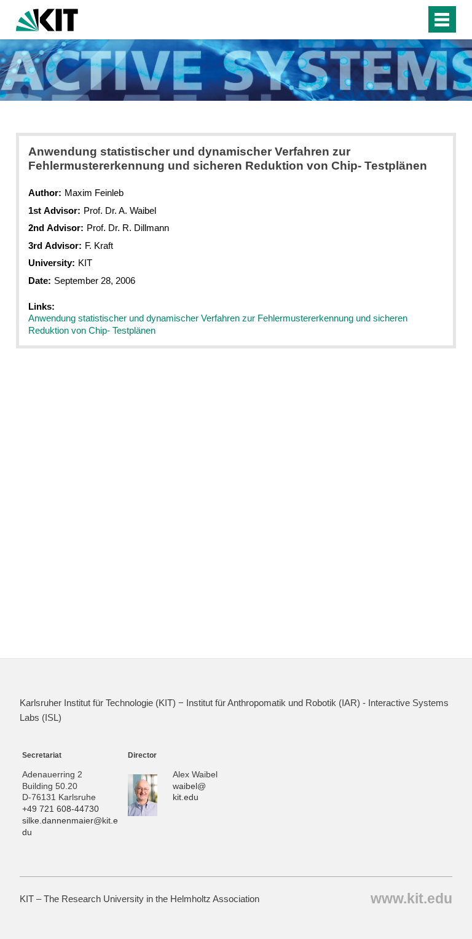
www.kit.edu (411, 898)
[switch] (413, 19)
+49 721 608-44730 (60, 809)
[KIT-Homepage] (47, 18)
